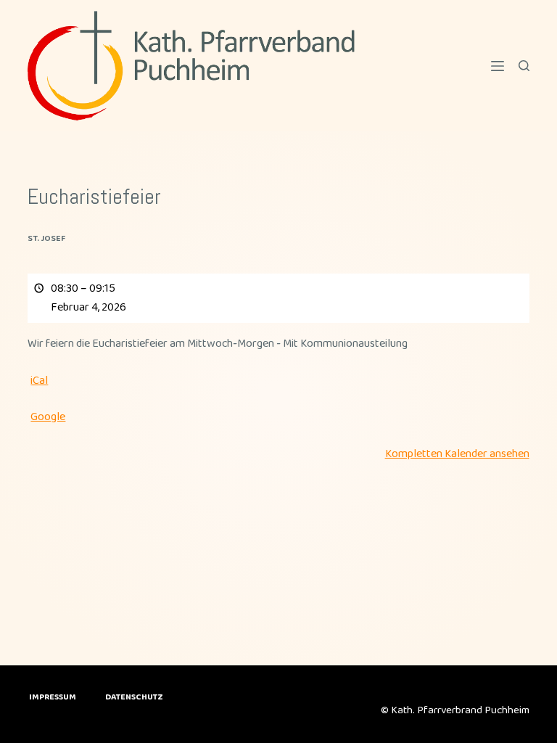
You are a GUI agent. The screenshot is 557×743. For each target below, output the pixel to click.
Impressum (52, 697)
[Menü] (497, 66)
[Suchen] (524, 65)
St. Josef (46, 238)
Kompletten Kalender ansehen (457, 454)
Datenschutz (134, 697)
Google (47, 417)
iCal (39, 381)
